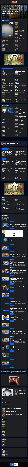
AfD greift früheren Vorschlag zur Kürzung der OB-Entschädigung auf (9, 208)
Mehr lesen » (3, 122)
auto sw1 (11, 223)
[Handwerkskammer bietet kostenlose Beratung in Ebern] (16, 154)
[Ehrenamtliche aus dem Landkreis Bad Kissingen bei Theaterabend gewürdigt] (3, 442)
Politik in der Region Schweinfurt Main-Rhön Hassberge (8, 372)
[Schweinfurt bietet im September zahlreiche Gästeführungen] (3, 100)
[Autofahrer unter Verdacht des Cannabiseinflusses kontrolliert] (16, 23)
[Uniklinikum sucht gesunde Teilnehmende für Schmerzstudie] (16, 100)
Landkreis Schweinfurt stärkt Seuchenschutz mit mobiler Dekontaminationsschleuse (22, 128)
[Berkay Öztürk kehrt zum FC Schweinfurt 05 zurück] (16, 178)
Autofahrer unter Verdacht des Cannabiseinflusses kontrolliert (22, 24)
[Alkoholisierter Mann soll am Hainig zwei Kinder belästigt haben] (16, 45)
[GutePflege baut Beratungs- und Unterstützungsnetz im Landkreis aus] (16, 73)
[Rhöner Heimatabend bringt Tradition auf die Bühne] (3, 93)
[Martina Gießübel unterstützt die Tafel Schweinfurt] (3, 135)
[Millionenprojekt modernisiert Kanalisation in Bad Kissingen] (16, 108)
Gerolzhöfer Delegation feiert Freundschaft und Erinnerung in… (22, 120)
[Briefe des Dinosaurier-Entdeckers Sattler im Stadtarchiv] (3, 127)
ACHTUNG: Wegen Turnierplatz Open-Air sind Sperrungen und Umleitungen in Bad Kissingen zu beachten (18, 239)
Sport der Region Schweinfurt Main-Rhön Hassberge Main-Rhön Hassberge (17, 371)
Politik (3, 197)
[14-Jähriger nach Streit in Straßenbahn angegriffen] (16, 27)
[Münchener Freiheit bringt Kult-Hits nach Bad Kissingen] (16, 80)
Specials (9, 371)
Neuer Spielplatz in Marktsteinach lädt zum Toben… (22, 113)
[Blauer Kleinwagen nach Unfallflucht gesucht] (16, 41)
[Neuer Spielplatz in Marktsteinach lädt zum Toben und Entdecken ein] (16, 112)
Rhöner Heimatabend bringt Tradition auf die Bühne (12, 424)
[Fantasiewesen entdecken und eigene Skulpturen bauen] (3, 86)
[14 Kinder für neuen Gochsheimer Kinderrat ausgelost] (16, 131)
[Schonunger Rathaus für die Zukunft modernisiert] (16, 124)
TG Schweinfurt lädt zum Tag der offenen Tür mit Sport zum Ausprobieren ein (20, 168)
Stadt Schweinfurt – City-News (11, 371)
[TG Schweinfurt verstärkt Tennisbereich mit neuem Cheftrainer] (16, 164)
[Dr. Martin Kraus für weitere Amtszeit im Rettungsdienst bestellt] (3, 80)
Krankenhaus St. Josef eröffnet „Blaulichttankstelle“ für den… (22, 117)
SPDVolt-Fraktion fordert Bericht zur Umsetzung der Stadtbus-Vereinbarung (22, 204)
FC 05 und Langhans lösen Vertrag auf (7, 161)
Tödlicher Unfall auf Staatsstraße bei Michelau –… (9, 42)
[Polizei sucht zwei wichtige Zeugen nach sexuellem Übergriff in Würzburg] (16, 49)
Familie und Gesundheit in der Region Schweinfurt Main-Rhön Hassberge (15, 370)
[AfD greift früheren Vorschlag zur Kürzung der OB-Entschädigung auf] (3, 208)
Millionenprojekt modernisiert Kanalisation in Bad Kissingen (22, 109)
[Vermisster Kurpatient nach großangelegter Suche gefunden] (3, 45)
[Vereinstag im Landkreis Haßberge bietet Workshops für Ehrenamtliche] (3, 432)
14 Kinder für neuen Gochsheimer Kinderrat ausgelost (22, 132)
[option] (14, 12)
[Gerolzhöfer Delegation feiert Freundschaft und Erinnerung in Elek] (16, 120)
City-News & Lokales (5, 105)
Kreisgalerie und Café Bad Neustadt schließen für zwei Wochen (13, 450)
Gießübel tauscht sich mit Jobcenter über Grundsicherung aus (9, 200)
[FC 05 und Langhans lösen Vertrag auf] (3, 163)
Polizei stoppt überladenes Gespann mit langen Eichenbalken (22, 35)
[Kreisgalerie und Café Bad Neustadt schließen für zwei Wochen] (3, 131)
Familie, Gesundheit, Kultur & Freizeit (7, 68)
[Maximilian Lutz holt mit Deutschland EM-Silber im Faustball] (3, 178)
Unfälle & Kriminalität (5, 20)
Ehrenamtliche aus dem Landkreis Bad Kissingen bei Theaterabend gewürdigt (13, 12)
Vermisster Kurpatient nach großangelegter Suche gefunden (9, 46)
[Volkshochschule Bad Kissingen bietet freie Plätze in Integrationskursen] (3, 154)
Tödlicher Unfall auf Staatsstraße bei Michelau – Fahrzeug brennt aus (14, 414)
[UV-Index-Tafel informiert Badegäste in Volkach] (3, 73)
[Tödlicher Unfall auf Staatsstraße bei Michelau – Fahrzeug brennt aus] (3, 41)
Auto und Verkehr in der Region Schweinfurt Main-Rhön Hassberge (15, 372)
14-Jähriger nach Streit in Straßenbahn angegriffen (22, 390)
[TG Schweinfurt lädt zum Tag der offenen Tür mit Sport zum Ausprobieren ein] (16, 171)
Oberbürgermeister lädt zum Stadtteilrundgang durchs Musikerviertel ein (9, 204)
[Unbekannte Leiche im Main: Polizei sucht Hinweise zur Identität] (3, 49)
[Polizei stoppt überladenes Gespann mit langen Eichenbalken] (16, 34)
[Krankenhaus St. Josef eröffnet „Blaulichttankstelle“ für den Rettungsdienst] (16, 116)
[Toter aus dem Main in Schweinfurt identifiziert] (16, 38)
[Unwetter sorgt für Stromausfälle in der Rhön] (16, 135)
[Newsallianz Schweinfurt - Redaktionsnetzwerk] (14, 2)
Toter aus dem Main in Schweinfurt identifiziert (11, 411)
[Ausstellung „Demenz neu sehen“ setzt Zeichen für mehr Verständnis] (3, 454)
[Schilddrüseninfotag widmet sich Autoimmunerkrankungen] (16, 86)
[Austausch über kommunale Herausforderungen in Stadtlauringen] (16, 200)
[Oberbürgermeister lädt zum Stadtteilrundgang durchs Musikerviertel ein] (3, 204)
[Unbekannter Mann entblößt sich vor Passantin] (16, 30)
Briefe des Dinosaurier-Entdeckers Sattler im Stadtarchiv (9, 128)
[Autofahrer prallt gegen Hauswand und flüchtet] (7, 30)
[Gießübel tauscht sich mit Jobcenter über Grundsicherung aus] (3, 200)
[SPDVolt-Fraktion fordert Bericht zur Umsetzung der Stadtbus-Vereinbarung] (16, 204)
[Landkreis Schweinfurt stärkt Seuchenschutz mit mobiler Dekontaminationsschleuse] (16, 127)
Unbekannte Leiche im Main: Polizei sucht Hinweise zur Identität (13, 408)
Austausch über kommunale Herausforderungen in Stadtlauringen (22, 200)
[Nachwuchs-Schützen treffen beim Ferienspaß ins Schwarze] (16, 93)
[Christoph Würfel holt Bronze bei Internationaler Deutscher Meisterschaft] (3, 170)
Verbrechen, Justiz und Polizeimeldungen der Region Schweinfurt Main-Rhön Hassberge (5, 370)
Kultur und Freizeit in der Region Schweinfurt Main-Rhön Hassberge (23, 370)
